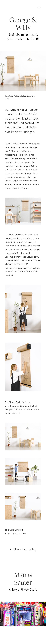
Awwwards (5, 20)
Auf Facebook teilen (23, 549)
